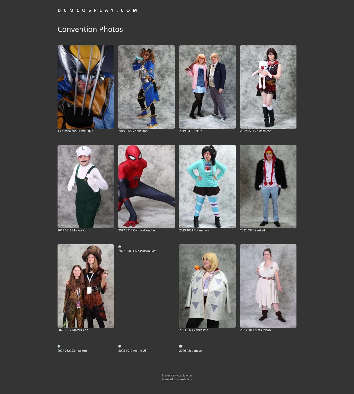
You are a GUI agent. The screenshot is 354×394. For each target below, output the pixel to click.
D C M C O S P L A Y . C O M (98, 10)
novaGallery (184, 379)
